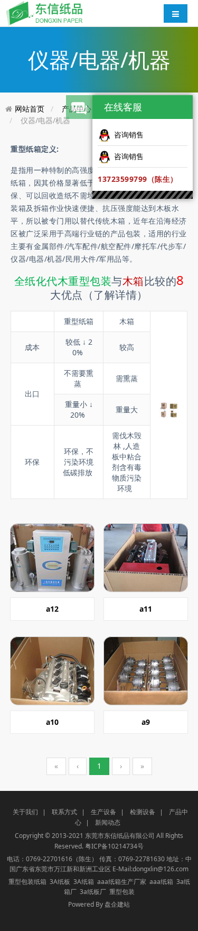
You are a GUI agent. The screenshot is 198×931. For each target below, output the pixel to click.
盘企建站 (117, 904)
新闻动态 (107, 822)
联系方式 (64, 811)
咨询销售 (129, 135)
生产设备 (103, 811)
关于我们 (25, 811)
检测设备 (142, 811)
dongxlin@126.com (160, 868)
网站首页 (29, 109)
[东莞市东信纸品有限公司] (44, 12)
